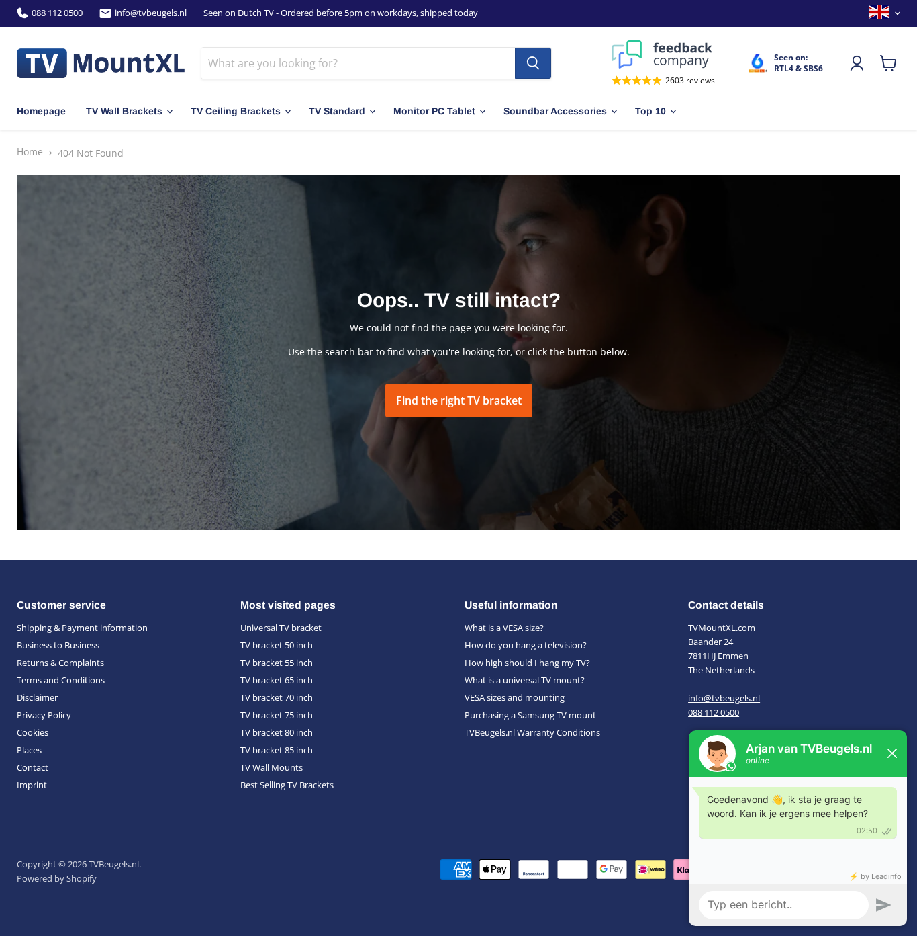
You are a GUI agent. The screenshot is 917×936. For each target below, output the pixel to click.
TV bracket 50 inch (276, 645)
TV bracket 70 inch (276, 697)
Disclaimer (37, 697)
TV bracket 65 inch (276, 680)
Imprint (32, 785)
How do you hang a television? (526, 645)
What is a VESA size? (504, 628)
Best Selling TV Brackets (287, 785)
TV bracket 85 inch (276, 750)
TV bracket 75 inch (276, 715)
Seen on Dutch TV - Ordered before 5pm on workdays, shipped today (340, 13)
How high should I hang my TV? (527, 662)
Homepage (41, 110)
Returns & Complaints (60, 662)
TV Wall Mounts (271, 767)
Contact (32, 767)
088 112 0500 (57, 13)
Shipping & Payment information (82, 628)
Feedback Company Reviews (663, 54)
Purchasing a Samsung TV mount (530, 715)
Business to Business (58, 645)
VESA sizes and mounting (515, 697)
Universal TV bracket (281, 628)
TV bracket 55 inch (276, 662)
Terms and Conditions (61, 680)
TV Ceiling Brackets (236, 110)
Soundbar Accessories (555, 110)
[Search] (533, 63)
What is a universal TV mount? (525, 680)
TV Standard (337, 110)
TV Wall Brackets (124, 110)
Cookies (32, 732)
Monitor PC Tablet (434, 110)
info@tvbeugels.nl (151, 13)
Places (29, 750)
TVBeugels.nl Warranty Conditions (532, 732)
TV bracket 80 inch (276, 732)
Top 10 (650, 110)
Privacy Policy (44, 715)
